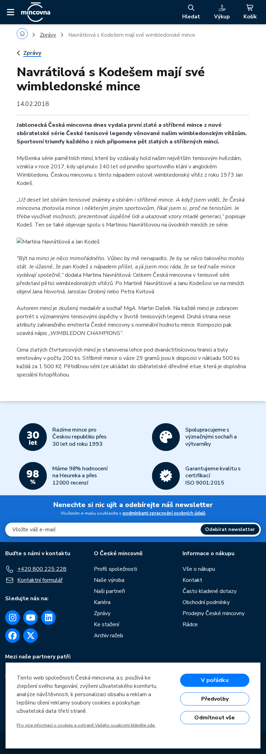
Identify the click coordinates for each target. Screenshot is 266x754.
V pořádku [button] (214, 680)
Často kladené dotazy (210, 591)
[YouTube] (30, 617)
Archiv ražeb (108, 635)
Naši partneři (109, 591)
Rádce (190, 624)
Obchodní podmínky (206, 602)
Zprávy (48, 35)
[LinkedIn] (48, 617)
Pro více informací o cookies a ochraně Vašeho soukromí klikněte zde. (86, 725)
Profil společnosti (115, 569)
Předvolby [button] (215, 699)
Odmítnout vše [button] (214, 717)
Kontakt (192, 580)
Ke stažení (106, 624)
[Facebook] (12, 635)
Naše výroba (109, 580)
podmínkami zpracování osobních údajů (164, 513)
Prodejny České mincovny (214, 613)
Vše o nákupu (199, 569)
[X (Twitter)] (30, 635)
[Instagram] (12, 617)
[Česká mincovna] (35, 12)
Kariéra (102, 602)
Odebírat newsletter (230, 529)
